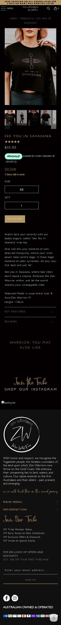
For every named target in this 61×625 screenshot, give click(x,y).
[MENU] (1, 8)
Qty (8, 198)
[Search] (48, 8)
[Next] (53, 66)
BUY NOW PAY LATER (41, 3)
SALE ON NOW (17, 3)
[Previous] (7, 66)
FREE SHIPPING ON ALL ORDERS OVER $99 (30, 1)
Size (8, 182)
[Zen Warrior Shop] (30, 8)
